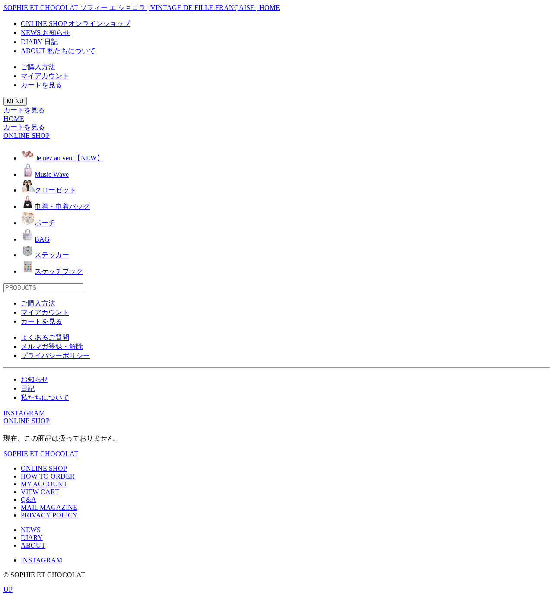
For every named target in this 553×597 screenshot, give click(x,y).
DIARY (32, 537)
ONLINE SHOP (26, 421)
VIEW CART (40, 491)
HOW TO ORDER (48, 476)
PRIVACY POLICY (49, 515)
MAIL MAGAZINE (49, 507)
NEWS (31, 529)
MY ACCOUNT (44, 484)
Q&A (28, 499)
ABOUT (33, 545)
